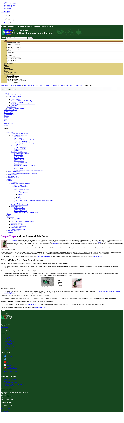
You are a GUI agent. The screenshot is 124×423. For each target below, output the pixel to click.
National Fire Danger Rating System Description (24, 173)
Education (6, 116)
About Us (39, 85)
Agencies (6, 15)
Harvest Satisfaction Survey (21, 189)
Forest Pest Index (15, 99)
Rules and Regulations (10, 123)
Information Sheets (19, 161)
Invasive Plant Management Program (20, 183)
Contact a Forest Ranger (20, 147)
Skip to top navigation (10, 3)
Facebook (9, 356)
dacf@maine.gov (5, 408)
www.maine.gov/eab (40, 307)
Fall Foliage (14, 182)
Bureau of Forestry (12, 77)
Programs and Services (20, 149)
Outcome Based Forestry (20, 162)
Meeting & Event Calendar (11, 371)
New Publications (15, 218)
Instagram (9, 365)
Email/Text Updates (12, 368)
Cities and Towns (8, 113)
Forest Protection (11, 107)
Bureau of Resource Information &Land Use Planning (16, 81)
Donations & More (9, 385)
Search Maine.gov (10, 20)
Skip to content (8, 6)
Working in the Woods (10, 114)
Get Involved (17, 191)
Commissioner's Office (13, 42)
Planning (6, 71)
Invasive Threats (15, 97)
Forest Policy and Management (15, 108)
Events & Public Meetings (14, 47)
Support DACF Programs (14, 58)
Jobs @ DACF (8, 343)
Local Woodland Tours (20, 199)
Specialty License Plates (10, 382)
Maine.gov (5, 12)
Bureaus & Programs (9, 74)
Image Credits (4, 327)
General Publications (16, 223)
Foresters (20, 194)
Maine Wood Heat (16, 206)
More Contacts (5, 411)
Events (6, 120)
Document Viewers (9, 341)
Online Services (8, 16)
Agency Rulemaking (12, 49)
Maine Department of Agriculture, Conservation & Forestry (27, 26)
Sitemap (6, 349)
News (6, 34)
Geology (6, 66)
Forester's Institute (19, 159)
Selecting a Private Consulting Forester (24, 165)
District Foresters (18, 156)
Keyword (3, 37)
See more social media (10, 373)
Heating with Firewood (20, 211)
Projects (6, 117)
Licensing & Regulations (10, 72)
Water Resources (18, 168)
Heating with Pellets (19, 209)
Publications (7, 122)
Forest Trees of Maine (20, 226)
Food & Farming (8, 69)
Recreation (7, 68)
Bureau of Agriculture (13, 76)
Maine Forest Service (29, 85)
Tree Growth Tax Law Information (23, 167)
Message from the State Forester (15, 94)
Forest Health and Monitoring (15, 96)
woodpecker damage (33, 304)
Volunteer (10, 55)
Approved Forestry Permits (21, 153)
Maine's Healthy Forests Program (20, 186)
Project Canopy (18, 164)
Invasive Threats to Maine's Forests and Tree (72, 85)
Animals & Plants (8, 63)
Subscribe (7, 31)
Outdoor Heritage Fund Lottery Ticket (14, 384)
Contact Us (8, 33)
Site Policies (7, 338)
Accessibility (7, 340)
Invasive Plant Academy (20, 185)
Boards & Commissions (13, 44)
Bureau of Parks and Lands (14, 79)
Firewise (16, 150)
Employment (10, 52)
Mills (19, 197)
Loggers (20, 195)
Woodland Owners (9, 111)
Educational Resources (13, 57)
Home (5, 2)
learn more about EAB (44, 256)
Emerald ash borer (12, 240)
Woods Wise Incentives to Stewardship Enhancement (28, 170)
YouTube (9, 362)
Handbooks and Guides (17, 224)
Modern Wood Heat (19, 208)
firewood (55, 243)
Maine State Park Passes (10, 379)
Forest (5, 65)
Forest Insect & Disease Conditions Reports (22, 101)
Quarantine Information (17, 102)
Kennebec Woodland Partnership (19, 205)
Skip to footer (7, 8)
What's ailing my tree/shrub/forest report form (23, 104)
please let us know (97, 256)
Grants (9, 50)
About (5, 40)
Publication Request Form (18, 229)
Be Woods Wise (18, 155)
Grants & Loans (8, 344)
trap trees (65, 247)
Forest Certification (19, 158)
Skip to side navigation (10, 5)
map (99, 242)
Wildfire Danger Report (10, 110)
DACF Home (4, 85)
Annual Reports (15, 220)
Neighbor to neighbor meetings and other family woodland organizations (33, 200)
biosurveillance (77, 247)
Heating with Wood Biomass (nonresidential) (26, 212)
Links (15, 202)
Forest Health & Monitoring (51, 85)
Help (5, 18)
